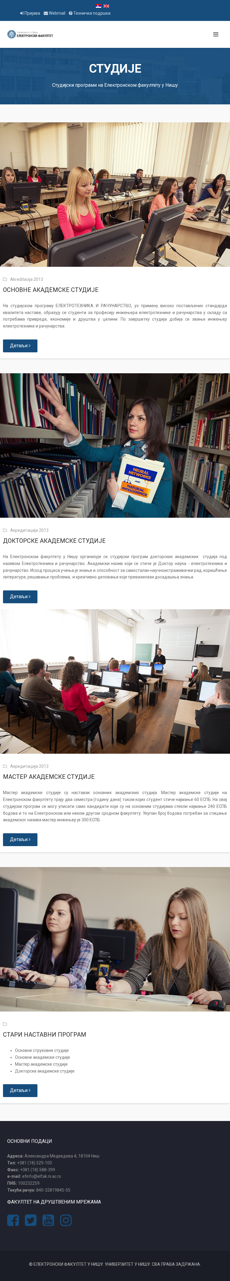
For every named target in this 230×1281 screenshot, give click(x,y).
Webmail (57, 13)
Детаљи (19, 345)
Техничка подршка (91, 13)
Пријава (32, 13)
